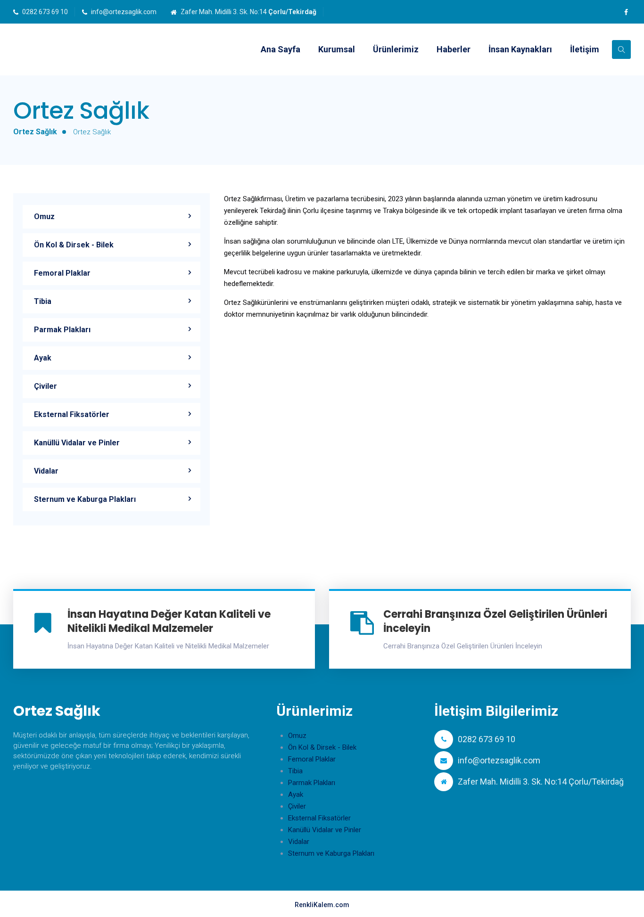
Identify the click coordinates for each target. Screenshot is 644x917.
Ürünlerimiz (396, 49)
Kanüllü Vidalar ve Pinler (77, 442)
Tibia (42, 301)
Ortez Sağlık (35, 131)
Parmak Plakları (62, 329)
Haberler (454, 49)
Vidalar (46, 471)
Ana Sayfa (280, 49)
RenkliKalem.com (322, 905)
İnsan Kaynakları (520, 49)
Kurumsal (336, 49)
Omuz (44, 216)
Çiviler (45, 386)
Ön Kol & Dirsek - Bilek (74, 244)
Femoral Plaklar (62, 273)
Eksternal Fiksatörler (71, 414)
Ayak (42, 357)
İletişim (584, 49)
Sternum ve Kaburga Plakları (85, 499)
